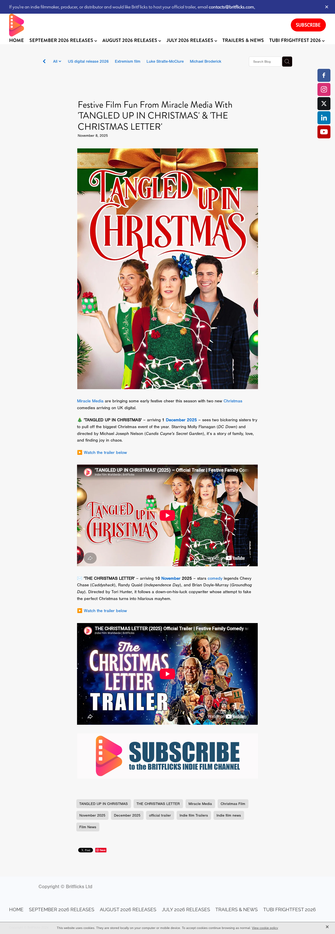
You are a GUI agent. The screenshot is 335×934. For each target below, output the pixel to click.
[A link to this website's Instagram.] (323, 89)
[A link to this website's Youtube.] (323, 131)
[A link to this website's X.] (323, 103)
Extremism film (127, 61)
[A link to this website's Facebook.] (323, 75)
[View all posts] (44, 62)
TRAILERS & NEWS (243, 40)
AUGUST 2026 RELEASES (130, 40)
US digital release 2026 (88, 61)
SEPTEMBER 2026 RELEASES (61, 40)
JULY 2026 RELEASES (190, 40)
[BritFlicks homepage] (145, 25)
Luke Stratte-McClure (165, 61)
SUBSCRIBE (308, 25)
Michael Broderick (205, 61)
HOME (16, 40)
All (56, 61)
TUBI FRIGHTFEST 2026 (295, 40)
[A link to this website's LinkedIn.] (323, 117)
